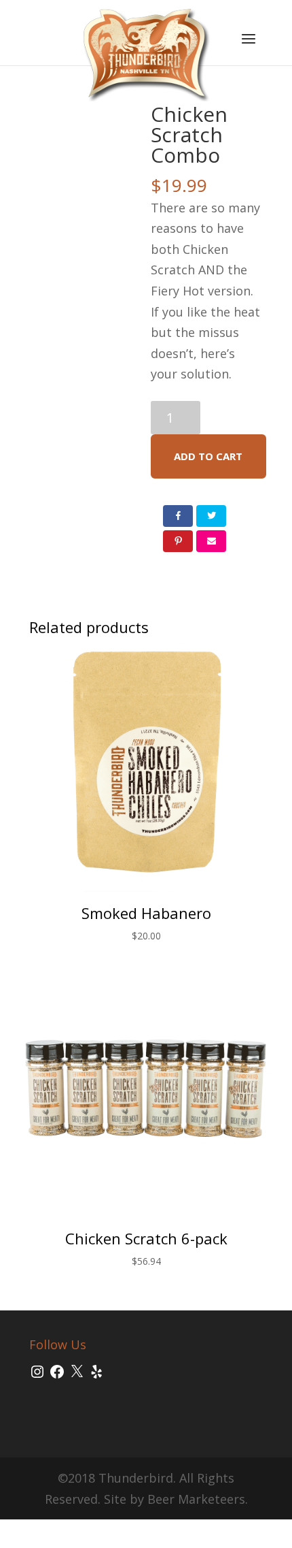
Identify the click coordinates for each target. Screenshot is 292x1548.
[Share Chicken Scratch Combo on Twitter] (211, 516)
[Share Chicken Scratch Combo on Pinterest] (178, 541)
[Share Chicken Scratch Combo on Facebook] (178, 516)
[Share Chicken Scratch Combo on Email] (211, 541)
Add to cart (208, 456)
